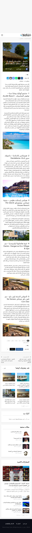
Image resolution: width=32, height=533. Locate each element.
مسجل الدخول (19, 419)
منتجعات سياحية (26, 342)
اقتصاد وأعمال (26, 467)
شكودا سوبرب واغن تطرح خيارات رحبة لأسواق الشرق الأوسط (13, 496)
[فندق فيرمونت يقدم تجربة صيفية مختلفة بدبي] (9, 377)
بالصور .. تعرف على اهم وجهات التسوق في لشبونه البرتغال (24, 360)
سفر (19, 340)
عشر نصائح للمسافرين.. (16, 432)
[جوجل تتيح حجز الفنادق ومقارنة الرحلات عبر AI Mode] (26, 504)
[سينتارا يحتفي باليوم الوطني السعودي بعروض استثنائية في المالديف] (23, 377)
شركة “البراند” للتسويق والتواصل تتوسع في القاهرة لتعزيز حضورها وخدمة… (17, 484)
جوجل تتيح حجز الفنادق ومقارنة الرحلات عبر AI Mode (12, 503)
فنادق (13, 340)
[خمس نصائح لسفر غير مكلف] (26, 446)
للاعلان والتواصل (9, 524)
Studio (11, 527)
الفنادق (25, 58)
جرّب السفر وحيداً (18, 438)
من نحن (25, 524)
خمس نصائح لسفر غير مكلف (15, 445)
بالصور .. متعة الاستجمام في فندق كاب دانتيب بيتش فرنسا (8, 360)
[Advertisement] (16, 16)
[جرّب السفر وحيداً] (26, 440)
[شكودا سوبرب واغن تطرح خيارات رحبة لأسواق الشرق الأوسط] (26, 497)
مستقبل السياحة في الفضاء (15, 451)
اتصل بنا (18, 524)
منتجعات (8, 340)
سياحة (16, 340)
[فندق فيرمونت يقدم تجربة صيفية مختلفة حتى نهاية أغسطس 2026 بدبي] (23, 393)
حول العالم (24, 340)
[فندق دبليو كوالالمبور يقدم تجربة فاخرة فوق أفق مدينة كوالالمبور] (9, 393)
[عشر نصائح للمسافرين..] (26, 433)
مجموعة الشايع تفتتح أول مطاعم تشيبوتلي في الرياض (14, 509)
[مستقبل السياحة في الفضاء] (26, 453)
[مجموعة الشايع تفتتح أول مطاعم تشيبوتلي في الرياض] (26, 510)
